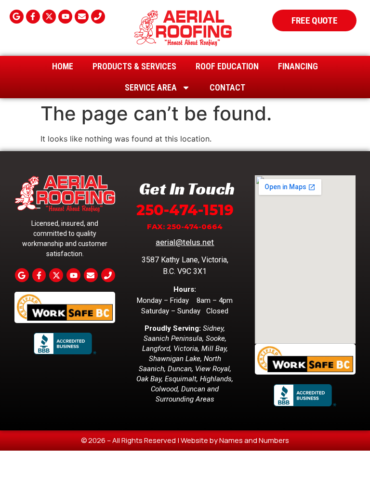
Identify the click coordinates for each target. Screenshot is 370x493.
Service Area (151, 87)
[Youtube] (65, 17)
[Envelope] (82, 17)
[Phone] (98, 17)
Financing (298, 66)
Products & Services (134, 66)
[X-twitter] (49, 17)
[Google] (17, 17)
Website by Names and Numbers (235, 440)
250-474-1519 (185, 210)
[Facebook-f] (33, 17)
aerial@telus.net (185, 242)
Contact (227, 87)
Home (62, 66)
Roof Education (227, 66)
